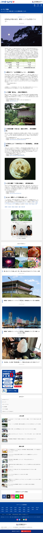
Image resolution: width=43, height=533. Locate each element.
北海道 (3, 507)
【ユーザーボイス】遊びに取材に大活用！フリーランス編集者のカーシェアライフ (22, 454)
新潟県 (3, 509)
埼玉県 (24, 507)
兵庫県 (37, 509)
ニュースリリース (10, 527)
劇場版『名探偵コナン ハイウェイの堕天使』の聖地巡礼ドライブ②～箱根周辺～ (21, 301)
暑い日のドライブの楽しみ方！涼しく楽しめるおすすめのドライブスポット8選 (22, 271)
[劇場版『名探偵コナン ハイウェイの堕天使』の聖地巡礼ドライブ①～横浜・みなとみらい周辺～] (21, 317)
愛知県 (24, 509)
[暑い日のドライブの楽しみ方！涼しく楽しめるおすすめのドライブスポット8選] (21, 257)
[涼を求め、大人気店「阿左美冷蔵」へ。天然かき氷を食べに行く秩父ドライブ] (21, 348)
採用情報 (5, 527)
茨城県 (11, 507)
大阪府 (33, 509)
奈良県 (3, 511)
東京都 (13, 206)
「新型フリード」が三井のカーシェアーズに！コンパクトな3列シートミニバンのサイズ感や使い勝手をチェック (24, 480)
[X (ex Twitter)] (8, 497)
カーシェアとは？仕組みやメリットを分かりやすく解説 (18, 474)
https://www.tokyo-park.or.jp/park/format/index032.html (18, 139)
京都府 (28, 509)
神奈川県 (23, 206)
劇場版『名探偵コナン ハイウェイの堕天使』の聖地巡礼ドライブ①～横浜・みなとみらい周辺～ (21, 332)
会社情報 (2, 527)
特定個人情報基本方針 (22, 527)
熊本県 (24, 511)
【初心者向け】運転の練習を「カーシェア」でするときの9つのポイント (21, 459)
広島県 (11, 511)
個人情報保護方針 (16, 527)
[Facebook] (4, 497)
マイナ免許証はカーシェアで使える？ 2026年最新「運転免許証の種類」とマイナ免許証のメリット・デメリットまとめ (24, 450)
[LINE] (17, 497)
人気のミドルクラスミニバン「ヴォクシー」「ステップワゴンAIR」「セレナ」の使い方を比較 (24, 434)
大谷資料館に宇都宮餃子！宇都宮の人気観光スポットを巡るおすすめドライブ (22, 438)
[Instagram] (13, 497)
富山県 (7, 509)
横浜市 (17, 206)
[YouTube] (22, 497)
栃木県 (15, 507)
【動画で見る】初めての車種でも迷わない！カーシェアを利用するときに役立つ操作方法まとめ (24, 465)
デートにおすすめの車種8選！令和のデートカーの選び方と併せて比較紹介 (21, 484)
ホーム (3, 514)
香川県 (15, 511)
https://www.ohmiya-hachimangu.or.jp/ (15, 193)
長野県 (15, 509)
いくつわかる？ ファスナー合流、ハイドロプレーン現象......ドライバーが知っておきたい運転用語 (24, 420)
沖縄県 (28, 511)
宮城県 (7, 507)
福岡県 (20, 511)
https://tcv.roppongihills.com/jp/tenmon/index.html (17, 155)
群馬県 (20, 507)
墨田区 (6, 206)
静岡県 (20, 509)
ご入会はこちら (26, 531)
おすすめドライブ (21, 269)
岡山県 (7, 511)
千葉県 (28, 507)
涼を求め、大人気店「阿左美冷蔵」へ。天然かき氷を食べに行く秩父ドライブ (21, 362)
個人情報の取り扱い (29, 527)
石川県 (11, 509)
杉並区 (10, 206)
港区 (20, 206)
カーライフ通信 (8, 514)
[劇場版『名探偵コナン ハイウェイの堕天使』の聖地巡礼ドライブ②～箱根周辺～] (21, 287)
